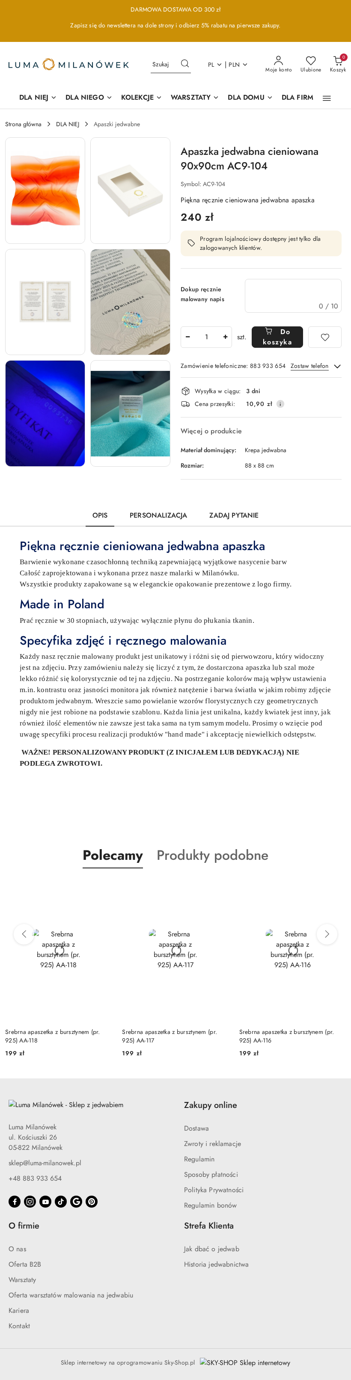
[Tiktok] (61, 1202)
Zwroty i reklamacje (212, 1144)
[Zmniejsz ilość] (187, 337)
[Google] (76, 1202)
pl (211, 64)
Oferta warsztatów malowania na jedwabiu (71, 1295)
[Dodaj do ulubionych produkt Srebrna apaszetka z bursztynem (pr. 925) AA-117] (219, 888)
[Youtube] (45, 1202)
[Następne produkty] (327, 934)
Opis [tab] (100, 515)
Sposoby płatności (211, 1174)
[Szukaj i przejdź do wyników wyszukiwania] (185, 64)
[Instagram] (30, 1202)
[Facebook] (15, 1202)
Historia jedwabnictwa (216, 1264)
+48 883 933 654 (35, 1178)
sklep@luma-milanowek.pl (45, 1163)
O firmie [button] (24, 1226)
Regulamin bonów (210, 1205)
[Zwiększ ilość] (225, 337)
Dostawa (196, 1128)
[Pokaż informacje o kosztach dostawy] (280, 404)
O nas (17, 1249)
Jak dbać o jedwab (211, 1249)
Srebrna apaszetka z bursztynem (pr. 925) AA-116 (286, 1036)
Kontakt (19, 1326)
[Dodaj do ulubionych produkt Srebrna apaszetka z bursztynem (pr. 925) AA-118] (101, 888)
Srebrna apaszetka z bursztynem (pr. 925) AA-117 (169, 1036)
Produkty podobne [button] (212, 855)
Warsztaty (22, 1280)
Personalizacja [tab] (158, 515)
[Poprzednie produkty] (24, 934)
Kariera (19, 1310)
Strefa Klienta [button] (209, 1226)
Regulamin (199, 1159)
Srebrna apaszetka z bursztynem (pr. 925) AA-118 (52, 1036)
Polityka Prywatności (214, 1190)
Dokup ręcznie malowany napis (202, 294)
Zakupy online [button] (210, 1105)
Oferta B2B (25, 1264)
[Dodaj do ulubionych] (325, 337)
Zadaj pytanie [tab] (234, 515)
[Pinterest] (92, 1202)
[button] (327, 98)
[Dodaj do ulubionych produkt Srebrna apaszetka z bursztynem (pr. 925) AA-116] (336, 888)
